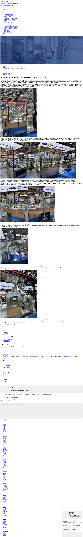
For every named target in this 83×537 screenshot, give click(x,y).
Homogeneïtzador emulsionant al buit (53, 356)
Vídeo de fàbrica (6, 30)
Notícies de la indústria (7, 73)
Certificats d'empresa (9, 15)
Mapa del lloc (5, 354)
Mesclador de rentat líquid (10, 19)
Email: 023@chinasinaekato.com (6, 5)
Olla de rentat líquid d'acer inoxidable (21, 356)
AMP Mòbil (5, 355)
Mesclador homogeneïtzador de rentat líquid (37, 356)
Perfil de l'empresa (8, 11)
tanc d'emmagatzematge (9, 25)
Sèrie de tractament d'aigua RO (11, 27)
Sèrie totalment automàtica (13, 22)
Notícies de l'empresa (7, 74)
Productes (5, 17)
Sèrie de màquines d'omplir (10, 21)
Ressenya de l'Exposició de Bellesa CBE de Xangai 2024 (14, 68)
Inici (4, 9)
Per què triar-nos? (8, 13)
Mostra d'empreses (8, 16)
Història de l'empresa (9, 14)
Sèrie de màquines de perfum (10, 20)
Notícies (4, 33)
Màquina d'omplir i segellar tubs (11, 26)
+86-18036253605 (6, 347)
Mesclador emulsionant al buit (11, 18)
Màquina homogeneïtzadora (8, 356)
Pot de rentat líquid (75, 356)
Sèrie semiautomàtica (12, 23)
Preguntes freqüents (6, 31)
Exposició (5, 29)
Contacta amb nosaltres (7, 32)
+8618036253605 (6, 383)
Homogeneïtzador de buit (66, 356)
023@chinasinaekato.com (8, 348)
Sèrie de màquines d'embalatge (11, 28)
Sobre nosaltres (6, 10)
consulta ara (2, 351)
